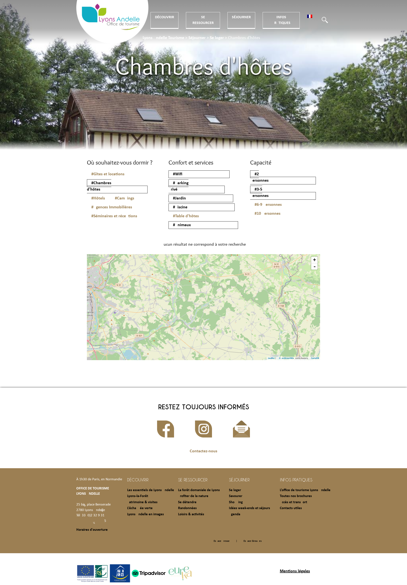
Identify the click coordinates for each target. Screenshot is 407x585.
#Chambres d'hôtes (99, 186)
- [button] (314, 266)
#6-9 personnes (268, 205)
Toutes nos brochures (296, 496)
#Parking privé (178, 186)
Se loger (235, 490)
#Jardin (179, 198)
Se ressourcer (192, 479)
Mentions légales (295, 571)
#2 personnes (259, 177)
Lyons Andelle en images (145, 514)
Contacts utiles (291, 508)
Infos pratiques (296, 479)
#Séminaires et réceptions (114, 216)
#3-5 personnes (259, 192)
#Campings (124, 198)
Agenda (234, 514)
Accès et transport (293, 502)
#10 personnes (267, 214)
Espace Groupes (253, 541)
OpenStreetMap (287, 358)
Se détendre (187, 502)
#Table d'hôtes (186, 216)
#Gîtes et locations (107, 174)
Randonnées (187, 508)
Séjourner (241, 17)
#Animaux (182, 225)
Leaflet (271, 358)
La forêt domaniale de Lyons (199, 490)
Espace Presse (222, 541)
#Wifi (177, 174)
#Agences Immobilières (111, 207)
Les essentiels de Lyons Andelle (150, 490)
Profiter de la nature (193, 496)
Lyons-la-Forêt (137, 496)
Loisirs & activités (191, 514)
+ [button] (314, 259)
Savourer (235, 496)
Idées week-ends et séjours (249, 508)
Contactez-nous (203, 451)
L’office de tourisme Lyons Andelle (305, 490)
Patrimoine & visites (142, 502)
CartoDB (315, 358)
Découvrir (164, 17)
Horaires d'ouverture (92, 530)
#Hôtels (98, 198)
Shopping (236, 502)
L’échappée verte (140, 508)
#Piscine (180, 207)
